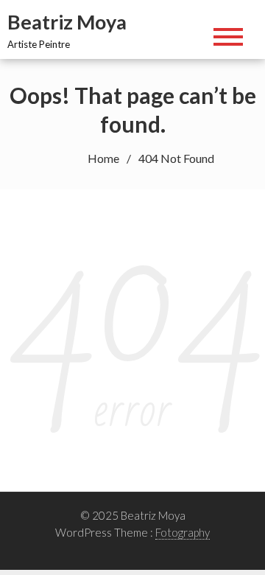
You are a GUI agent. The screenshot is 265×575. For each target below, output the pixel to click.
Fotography (182, 532)
